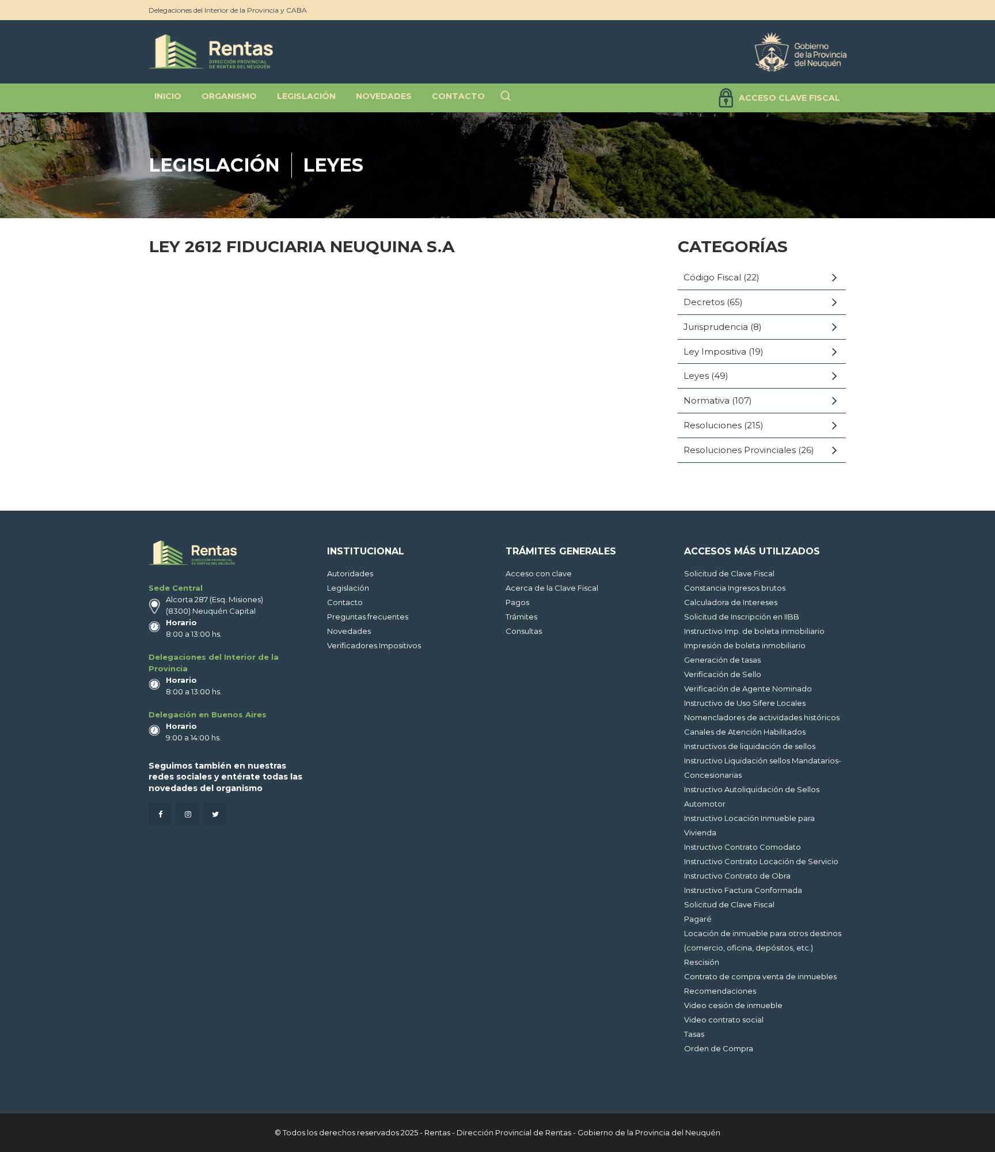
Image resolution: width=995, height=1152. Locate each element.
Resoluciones (712, 425)
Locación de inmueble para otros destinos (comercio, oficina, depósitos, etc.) (762, 940)
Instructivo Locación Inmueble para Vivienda (749, 825)
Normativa (706, 400)
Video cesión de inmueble (733, 1005)
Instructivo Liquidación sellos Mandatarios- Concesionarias (762, 768)
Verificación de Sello (722, 674)
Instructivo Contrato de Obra (737, 875)
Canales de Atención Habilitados (745, 731)
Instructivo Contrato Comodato (742, 846)
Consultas (524, 631)
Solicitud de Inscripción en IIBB (741, 616)
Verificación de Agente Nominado (748, 688)
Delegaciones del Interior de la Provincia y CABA (228, 10)
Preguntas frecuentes (367, 616)
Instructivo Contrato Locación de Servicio (761, 861)
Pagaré (698, 918)
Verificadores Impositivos (374, 645)
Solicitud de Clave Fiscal (729, 573)
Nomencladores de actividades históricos (762, 717)
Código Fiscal (712, 277)
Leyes (333, 165)
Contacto (345, 602)
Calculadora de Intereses (730, 602)
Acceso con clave (539, 573)
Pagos (517, 602)
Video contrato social (724, 1019)
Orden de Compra (718, 1048)
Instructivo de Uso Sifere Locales (745, 703)
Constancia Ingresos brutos (734, 587)
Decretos (703, 301)
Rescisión (701, 962)
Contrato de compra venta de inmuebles (760, 976)
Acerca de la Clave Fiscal (552, 587)
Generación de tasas (722, 659)
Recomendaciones (720, 990)
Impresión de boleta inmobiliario (745, 645)
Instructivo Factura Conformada (743, 890)
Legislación (214, 165)
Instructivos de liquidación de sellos (749, 746)
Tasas (694, 1034)
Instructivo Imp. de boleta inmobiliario (754, 631)
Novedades (349, 631)
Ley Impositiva (714, 351)
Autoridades (350, 573)
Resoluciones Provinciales (739, 449)
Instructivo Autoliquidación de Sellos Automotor (751, 796)
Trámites (521, 616)
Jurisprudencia (715, 326)
